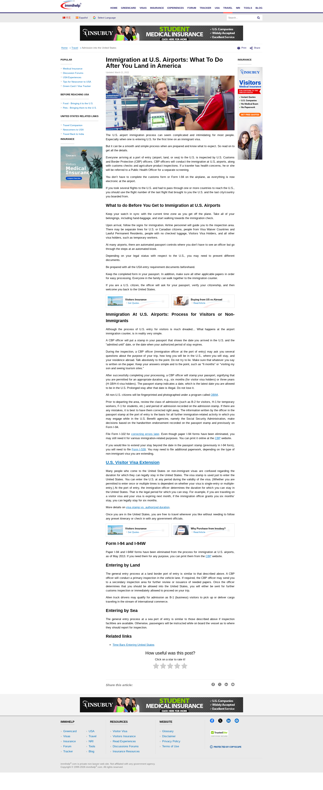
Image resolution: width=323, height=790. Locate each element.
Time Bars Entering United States (133, 644)
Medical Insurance (72, 68)
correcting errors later (145, 434)
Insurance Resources (126, 751)
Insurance (157, 8)
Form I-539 (139, 449)
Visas (143, 8)
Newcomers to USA (73, 129)
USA (217, 8)
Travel (227, 8)
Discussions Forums (126, 746)
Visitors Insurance (124, 736)
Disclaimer (169, 736)
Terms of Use (170, 746)
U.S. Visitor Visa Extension (132, 462)
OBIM (214, 394)
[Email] (238, 721)
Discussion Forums (73, 73)
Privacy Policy (171, 741)
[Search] (259, 18)
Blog (259, 8)
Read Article (199, 303)
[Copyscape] (225, 747)
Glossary (168, 731)
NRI (238, 8)
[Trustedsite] (219, 736)
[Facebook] (213, 721)
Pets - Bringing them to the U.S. (80, 107)
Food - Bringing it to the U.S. (78, 103)
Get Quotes (133, 303)
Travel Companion (72, 125)
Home (113, 8)
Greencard (128, 8)
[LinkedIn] (230, 721)
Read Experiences (124, 741)
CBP (218, 438)
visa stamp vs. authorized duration (147, 507)
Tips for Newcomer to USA (77, 81)
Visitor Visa (120, 731)
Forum (191, 8)
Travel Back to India (73, 134)
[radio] (156, 666)
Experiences (175, 8)
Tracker (205, 8)
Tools (248, 8)
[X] (222, 721)
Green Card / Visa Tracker (77, 86)
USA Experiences (72, 77)
